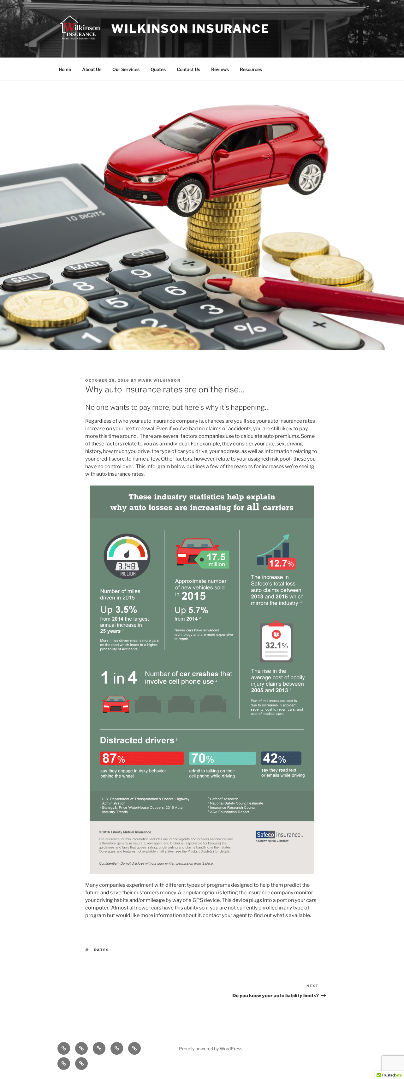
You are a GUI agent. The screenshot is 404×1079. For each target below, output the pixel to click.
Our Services (126, 69)
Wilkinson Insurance (190, 29)
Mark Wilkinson (159, 380)
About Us (91, 69)
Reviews (220, 69)
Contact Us (188, 69)
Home (65, 69)
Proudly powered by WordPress (210, 1048)
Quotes (158, 69)
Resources (251, 69)
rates (102, 950)
